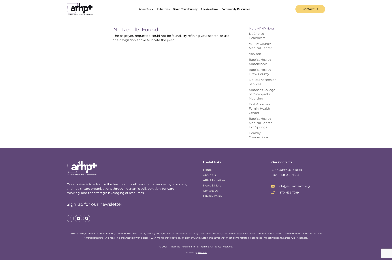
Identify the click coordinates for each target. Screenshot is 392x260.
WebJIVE (202, 252)
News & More (212, 185)
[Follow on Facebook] (70, 218)
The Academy (209, 9)
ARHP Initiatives (214, 180)
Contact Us (310, 9)
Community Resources (236, 9)
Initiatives (163, 9)
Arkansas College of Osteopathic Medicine (262, 94)
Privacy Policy (212, 196)
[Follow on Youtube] (78, 218)
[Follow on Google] (86, 218)
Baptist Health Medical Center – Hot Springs (261, 123)
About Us (145, 9)
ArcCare (255, 54)
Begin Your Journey (185, 9)
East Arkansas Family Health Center (259, 108)
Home (207, 169)
